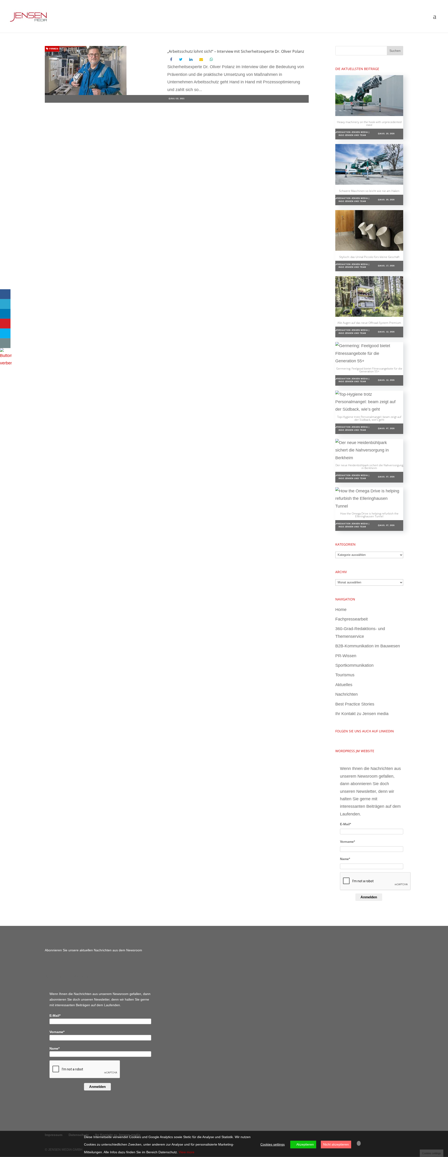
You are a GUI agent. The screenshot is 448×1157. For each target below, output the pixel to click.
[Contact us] (5, 343)
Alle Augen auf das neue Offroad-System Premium (369, 323)
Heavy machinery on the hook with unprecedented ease (369, 123)
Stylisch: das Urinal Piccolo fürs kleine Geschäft (369, 257)
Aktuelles (343, 684)
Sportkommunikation (354, 665)
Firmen (53, 48)
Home (340, 609)
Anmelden (368, 897)
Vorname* (347, 841)
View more (186, 1152)
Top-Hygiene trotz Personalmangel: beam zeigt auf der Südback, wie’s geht (369, 418)
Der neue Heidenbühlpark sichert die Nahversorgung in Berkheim (369, 466)
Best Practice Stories (354, 704)
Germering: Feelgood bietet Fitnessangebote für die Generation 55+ (369, 370)
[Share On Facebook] (5, 294)
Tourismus (344, 675)
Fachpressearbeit (351, 619)
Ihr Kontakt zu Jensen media (361, 713)
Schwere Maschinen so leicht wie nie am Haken (369, 191)
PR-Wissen (345, 655)
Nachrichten (346, 694)
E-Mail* (345, 824)
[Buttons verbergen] (6, 363)
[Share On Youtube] (5, 323)
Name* (345, 859)
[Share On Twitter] (5, 304)
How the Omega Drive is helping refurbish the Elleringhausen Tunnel (369, 514)
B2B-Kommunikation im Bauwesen (367, 646)
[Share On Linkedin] (5, 314)
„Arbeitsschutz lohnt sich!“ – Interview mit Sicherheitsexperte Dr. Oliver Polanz (235, 51)
